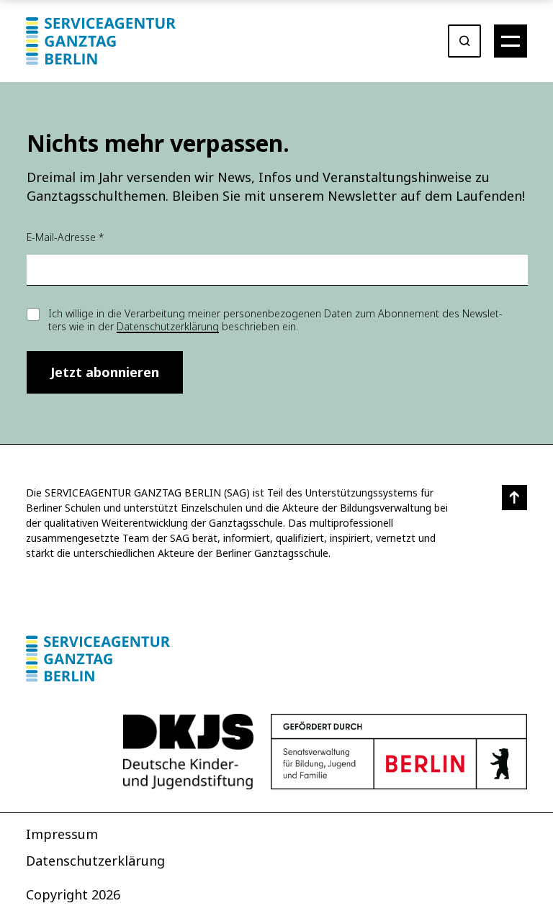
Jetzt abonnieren (104, 372)
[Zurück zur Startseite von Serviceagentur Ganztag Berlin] (276, 659)
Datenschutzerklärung (168, 326)
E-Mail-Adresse (65, 237)
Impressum (62, 834)
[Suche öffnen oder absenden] (464, 41)
